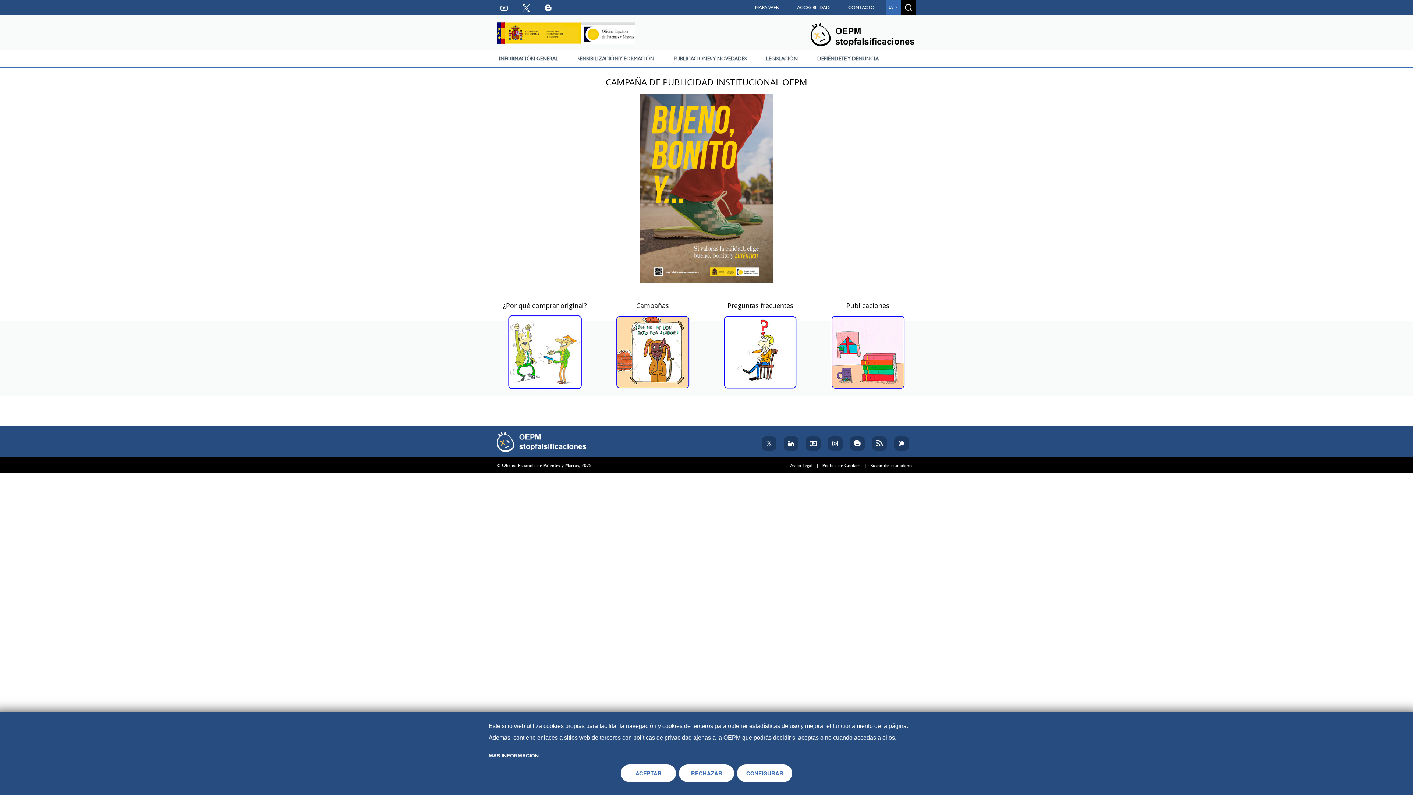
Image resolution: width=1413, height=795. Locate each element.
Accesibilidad (813, 7)
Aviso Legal (801, 465)
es (892, 7)
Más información (514, 756)
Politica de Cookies (841, 465)
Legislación (782, 58)
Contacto (861, 7)
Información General (528, 58)
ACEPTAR (648, 773)
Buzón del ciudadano (891, 465)
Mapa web (767, 7)
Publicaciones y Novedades (710, 58)
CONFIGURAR (764, 773)
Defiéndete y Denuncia (848, 58)
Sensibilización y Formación (616, 58)
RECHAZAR (706, 773)
